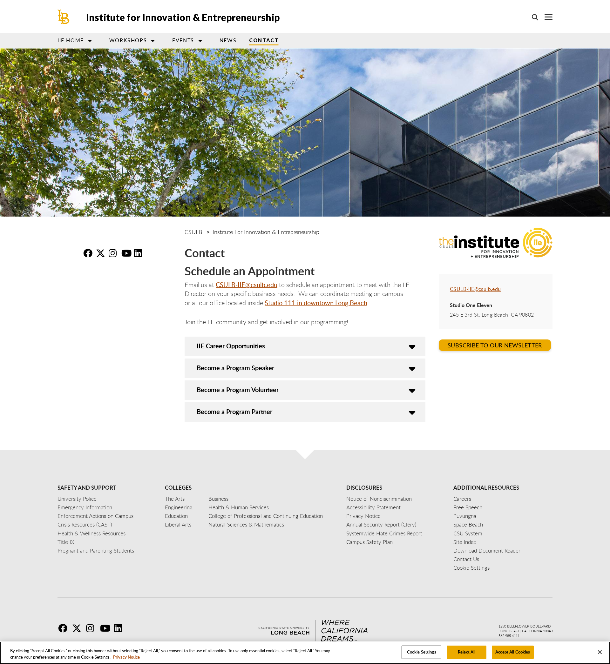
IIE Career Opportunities (231, 345)
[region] (305, 652)
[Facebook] (64, 628)
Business (218, 498)
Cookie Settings (421, 652)
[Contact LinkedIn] (140, 253)
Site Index (464, 542)
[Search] (531, 17)
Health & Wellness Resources (91, 533)
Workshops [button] (128, 40)
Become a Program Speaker (235, 367)
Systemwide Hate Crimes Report (384, 533)
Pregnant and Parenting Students (96, 550)
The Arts (175, 498)
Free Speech (467, 507)
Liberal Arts (178, 524)
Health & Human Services (238, 507)
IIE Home (71, 40)
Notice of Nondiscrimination (379, 498)
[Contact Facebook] (89, 253)
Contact (263, 40)
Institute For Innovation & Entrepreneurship (266, 232)
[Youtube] (106, 628)
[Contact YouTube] (127, 253)
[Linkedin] (120, 628)
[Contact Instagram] (114, 253)
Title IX (66, 542)
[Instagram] (92, 628)
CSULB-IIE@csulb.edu (246, 284)
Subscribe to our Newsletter (495, 345)
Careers (462, 498)
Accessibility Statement (373, 507)
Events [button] (183, 40)
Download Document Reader (486, 550)
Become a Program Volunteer (238, 389)
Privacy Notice (126, 657)
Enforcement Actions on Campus (95, 516)
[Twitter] (78, 628)
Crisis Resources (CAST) (85, 524)
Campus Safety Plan (369, 542)
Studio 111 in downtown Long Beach (316, 302)
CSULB (193, 232)
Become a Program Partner (234, 411)
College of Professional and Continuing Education (265, 516)
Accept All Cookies (512, 652)
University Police (77, 498)
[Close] (600, 652)
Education (176, 516)
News (228, 40)
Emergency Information (85, 507)
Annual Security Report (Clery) (381, 524)
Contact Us (466, 559)
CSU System (467, 533)
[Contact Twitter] (101, 253)
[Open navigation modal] (545, 17)
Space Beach (468, 524)
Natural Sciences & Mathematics (246, 524)
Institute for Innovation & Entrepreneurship (183, 17)
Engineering (179, 507)
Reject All (466, 652)
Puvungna (464, 516)
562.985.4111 (508, 635)
